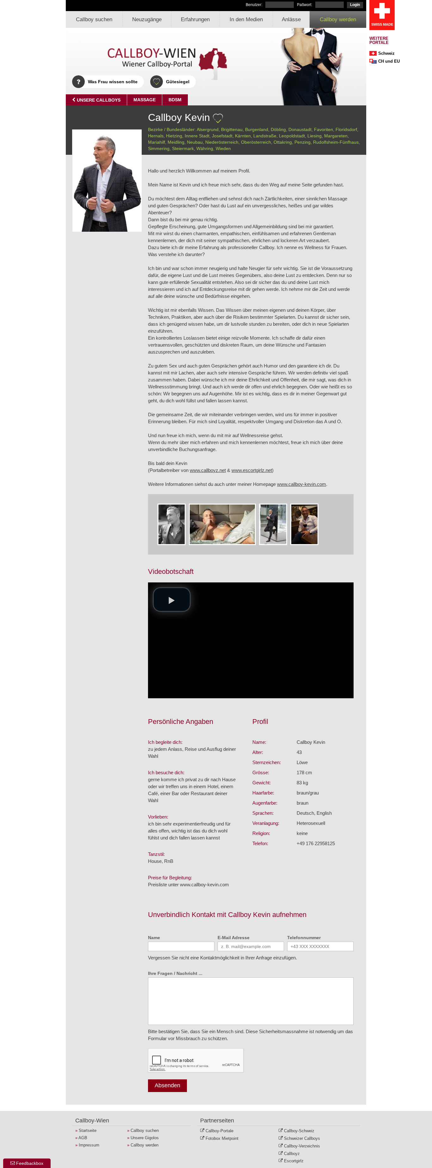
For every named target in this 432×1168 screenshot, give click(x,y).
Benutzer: (254, 5)
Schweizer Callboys (302, 1138)
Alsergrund (208, 129)
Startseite (87, 1130)
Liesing (314, 135)
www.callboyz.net (208, 470)
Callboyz (292, 1153)
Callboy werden (338, 19)
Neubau (195, 142)
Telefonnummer (304, 937)
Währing (204, 148)
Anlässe (291, 19)
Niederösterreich (221, 142)
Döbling (278, 129)
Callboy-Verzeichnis (302, 1146)
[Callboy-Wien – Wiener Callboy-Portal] (151, 62)
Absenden (167, 1085)
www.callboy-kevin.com (301, 484)
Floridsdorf (346, 129)
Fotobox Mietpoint (222, 1138)
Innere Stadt (197, 135)
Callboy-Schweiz (299, 1130)
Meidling (176, 142)
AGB (82, 1137)
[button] (172, 599)
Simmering (159, 148)
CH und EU (389, 61)
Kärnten (243, 135)
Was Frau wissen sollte (113, 81)
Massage (144, 99)
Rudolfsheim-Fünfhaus (336, 142)
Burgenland (256, 129)
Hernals (156, 135)
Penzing (302, 142)
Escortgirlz (294, 1161)
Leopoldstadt (292, 135)
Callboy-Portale (219, 1130)
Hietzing (174, 135)
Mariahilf (156, 142)
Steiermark (183, 148)
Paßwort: (304, 5)
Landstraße (264, 135)
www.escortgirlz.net (251, 470)
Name (154, 937)
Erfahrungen (195, 19)
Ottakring (283, 142)
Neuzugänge (147, 19)
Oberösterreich (256, 142)
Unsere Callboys (98, 100)
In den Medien (246, 19)
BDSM (175, 99)
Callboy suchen (94, 19)
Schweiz (386, 53)
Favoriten (323, 129)
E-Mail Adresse (234, 937)
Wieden (223, 148)
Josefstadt (222, 135)
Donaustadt (300, 129)
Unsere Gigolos (145, 1137)
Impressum (89, 1145)
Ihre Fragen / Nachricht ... (175, 973)
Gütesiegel (177, 81)
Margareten (336, 135)
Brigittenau (232, 129)
